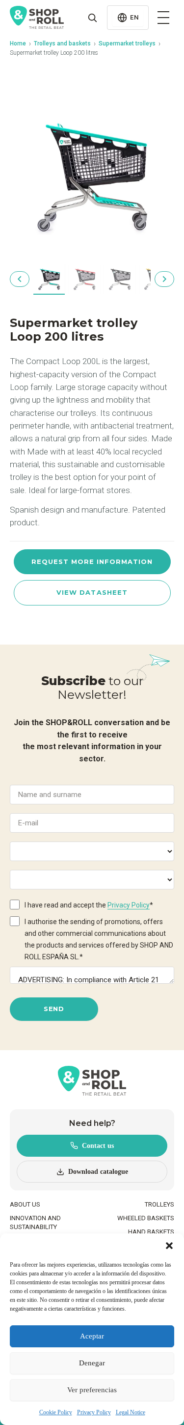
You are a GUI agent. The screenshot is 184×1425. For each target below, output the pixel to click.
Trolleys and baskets (62, 43)
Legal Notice (130, 1412)
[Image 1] (49, 279)
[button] (169, 1246)
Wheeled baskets (145, 1218)
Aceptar (92, 1336)
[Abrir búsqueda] (92, 17)
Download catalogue (98, 1171)
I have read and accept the (89, 905)
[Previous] (19, 279)
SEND (54, 1009)
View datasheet (92, 592)
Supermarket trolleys (127, 43)
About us (25, 1204)
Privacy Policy (94, 1412)
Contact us (98, 1145)
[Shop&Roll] (37, 17)
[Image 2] (84, 279)
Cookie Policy (55, 1412)
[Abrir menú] (163, 17)
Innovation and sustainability (35, 1222)
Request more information (92, 561)
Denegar (92, 1363)
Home (18, 43)
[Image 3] (119, 279)
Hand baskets (151, 1231)
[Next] (164, 279)
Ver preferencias (92, 1390)
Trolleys (159, 1204)
